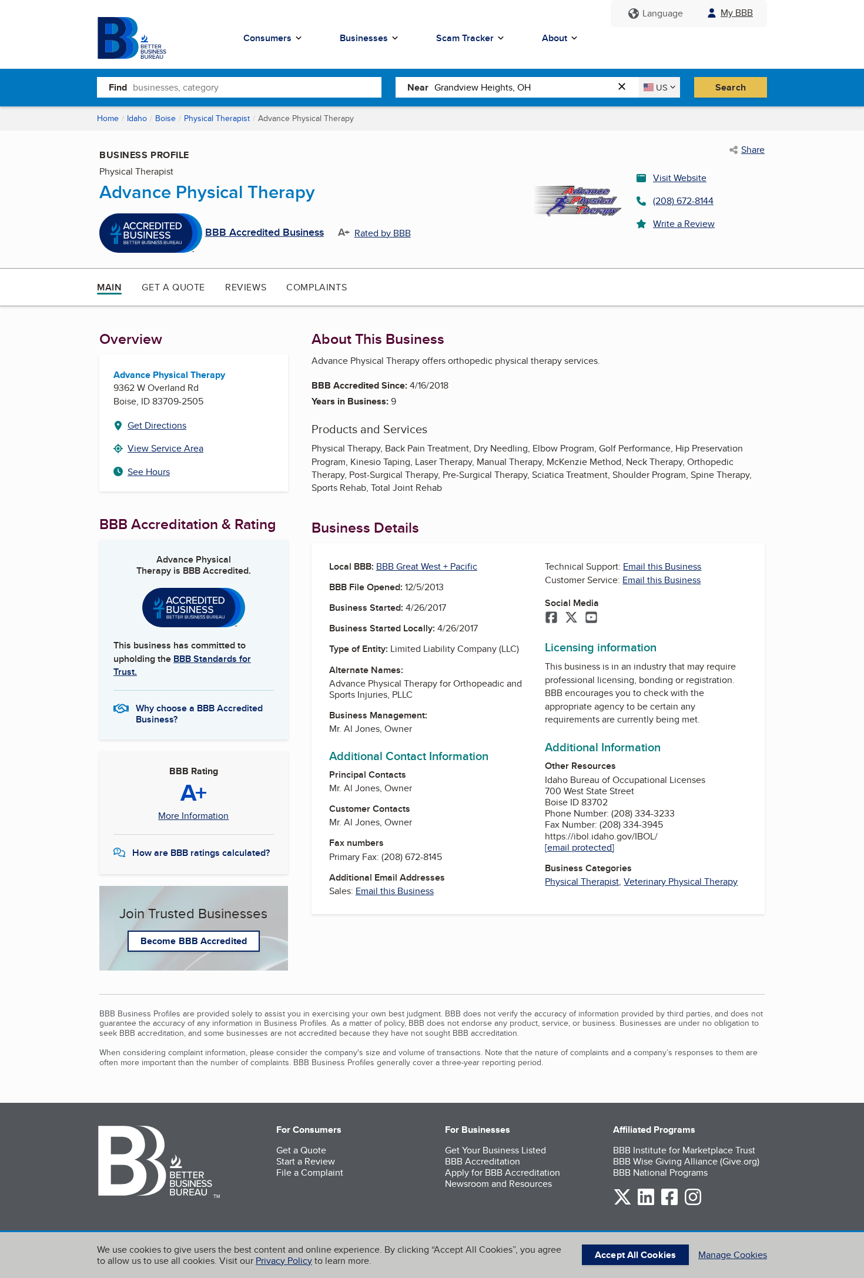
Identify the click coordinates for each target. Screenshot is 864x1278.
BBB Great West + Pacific (426, 566)
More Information (193, 815)
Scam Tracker (465, 38)
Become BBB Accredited (193, 941)
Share (753, 150)
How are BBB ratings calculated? (201, 852)
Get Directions (157, 425)
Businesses (364, 38)
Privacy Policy (284, 1260)
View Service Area (165, 448)
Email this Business (395, 891)
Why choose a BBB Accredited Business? (199, 713)
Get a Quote (173, 287)
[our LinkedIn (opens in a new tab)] (646, 1203)
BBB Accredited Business (264, 232)
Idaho (137, 118)
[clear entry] (625, 87)
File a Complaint (309, 1172)
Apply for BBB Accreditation (502, 1172)
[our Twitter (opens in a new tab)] (622, 1203)
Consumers (267, 38)
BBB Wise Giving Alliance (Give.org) (686, 1161)
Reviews (245, 287)
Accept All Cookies (635, 1255)
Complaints (316, 287)
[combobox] (257, 87)
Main (109, 287)
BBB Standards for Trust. (182, 665)
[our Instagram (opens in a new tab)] (693, 1203)
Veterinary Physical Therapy (681, 881)
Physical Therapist (217, 118)
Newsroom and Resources (498, 1183)
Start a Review (305, 1161)
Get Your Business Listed (495, 1150)
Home (108, 118)
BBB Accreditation (482, 1161)
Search (730, 87)
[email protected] (579, 847)
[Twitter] (571, 618)
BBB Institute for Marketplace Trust (684, 1150)
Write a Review (684, 223)
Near (417, 87)
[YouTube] (591, 618)
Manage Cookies (732, 1254)
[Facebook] (551, 618)
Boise (165, 118)
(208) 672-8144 (683, 200)
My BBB (737, 12)
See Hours (149, 471)
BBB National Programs (660, 1172)
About (554, 38)
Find (118, 87)
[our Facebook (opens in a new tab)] (669, 1203)
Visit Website (679, 177)
